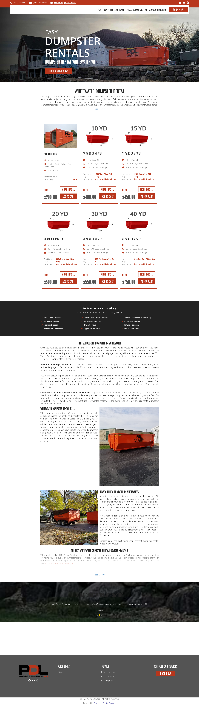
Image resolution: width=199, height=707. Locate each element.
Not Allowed (150, 9)
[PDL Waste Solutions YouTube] (184, 2)
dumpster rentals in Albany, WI (59, 563)
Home (100, 9)
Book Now (178, 9)
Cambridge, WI (107, 680)
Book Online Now (58, 71)
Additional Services (123, 9)
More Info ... (68, 189)
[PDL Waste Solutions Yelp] (188, 2)
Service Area (138, 9)
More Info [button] (161, 9)
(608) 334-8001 (20, 2)
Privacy (60, 672)
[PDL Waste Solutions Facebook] (180, 2)
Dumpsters (108, 9)
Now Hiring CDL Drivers (65, 2)
